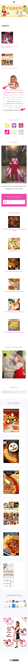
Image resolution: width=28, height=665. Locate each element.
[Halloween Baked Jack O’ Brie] (11, 464)
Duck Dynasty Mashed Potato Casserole (14, 332)
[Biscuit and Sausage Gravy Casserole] (14, 290)
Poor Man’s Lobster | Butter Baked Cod (14, 312)
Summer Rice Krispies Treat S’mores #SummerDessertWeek (9, 47)
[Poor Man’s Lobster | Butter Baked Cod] (14, 310)
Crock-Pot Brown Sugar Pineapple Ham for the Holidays (14, 229)
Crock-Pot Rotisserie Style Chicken (14, 271)
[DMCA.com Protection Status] (14, 662)
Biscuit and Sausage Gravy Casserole (14, 291)
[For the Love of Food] (14, 17)
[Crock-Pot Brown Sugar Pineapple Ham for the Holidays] (14, 227)
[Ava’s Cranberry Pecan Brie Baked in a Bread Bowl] (11, 557)
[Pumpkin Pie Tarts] (11, 433)
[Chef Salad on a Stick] (14, 249)
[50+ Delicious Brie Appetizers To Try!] (11, 526)
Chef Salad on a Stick (14, 251)
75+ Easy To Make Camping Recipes (9, 68)
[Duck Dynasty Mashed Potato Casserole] (14, 330)
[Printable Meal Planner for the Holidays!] (8, 588)
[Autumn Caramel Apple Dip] (11, 495)
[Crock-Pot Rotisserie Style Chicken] (14, 269)
